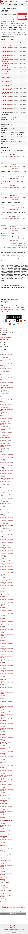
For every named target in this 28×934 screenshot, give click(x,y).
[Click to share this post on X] (17, 320)
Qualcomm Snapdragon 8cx (6, 490)
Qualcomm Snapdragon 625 (7, 599)
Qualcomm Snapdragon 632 (7, 582)
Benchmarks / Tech (11, 907)
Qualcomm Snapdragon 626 (7, 602)
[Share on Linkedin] (14, 323)
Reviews (9, 4)
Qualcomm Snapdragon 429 (7, 670)
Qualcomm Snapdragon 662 (7, 566)
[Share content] (3, 321)
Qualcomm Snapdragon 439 (7, 711)
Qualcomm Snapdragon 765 (7, 478)
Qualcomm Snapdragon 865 (7, 392)
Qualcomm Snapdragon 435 (7, 648)
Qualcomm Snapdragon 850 (7, 579)
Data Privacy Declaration (20, 926)
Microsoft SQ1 (4, 556)
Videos (21, 4)
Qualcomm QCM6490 (5, 437)
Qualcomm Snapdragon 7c (6, 610)
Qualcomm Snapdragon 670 (7, 563)
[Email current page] (17, 323)
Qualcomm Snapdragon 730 (7, 517)
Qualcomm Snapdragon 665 (7, 560)
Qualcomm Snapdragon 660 (7, 553)
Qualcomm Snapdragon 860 (7, 454)
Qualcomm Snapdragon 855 (7, 462)
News (15, 4)
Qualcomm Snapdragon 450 (7, 621)
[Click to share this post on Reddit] (21, 320)
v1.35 (2, 281)
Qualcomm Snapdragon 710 (7, 550)
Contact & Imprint (5, 926)
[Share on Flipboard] (10, 323)
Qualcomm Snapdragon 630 (7, 613)
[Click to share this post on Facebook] (6, 320)
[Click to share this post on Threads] (9, 320)
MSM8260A (14, 32)
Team (11, 926)
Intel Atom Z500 (4, 857)
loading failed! (3, 913)
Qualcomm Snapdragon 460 (7, 575)
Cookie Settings (10, 928)
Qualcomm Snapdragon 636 (7, 572)
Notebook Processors (20, 907)
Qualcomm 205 (4, 803)
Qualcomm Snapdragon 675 (7, 569)
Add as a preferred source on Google (15, 317)
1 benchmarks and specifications (11, 156)
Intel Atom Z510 (4, 887)
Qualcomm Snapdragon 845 (7, 470)
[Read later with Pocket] (24, 320)
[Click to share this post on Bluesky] (13, 320)
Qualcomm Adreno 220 (16, 136)
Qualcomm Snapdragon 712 (7, 547)
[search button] (22, 1)
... (26, 4)
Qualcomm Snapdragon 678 (7, 539)
